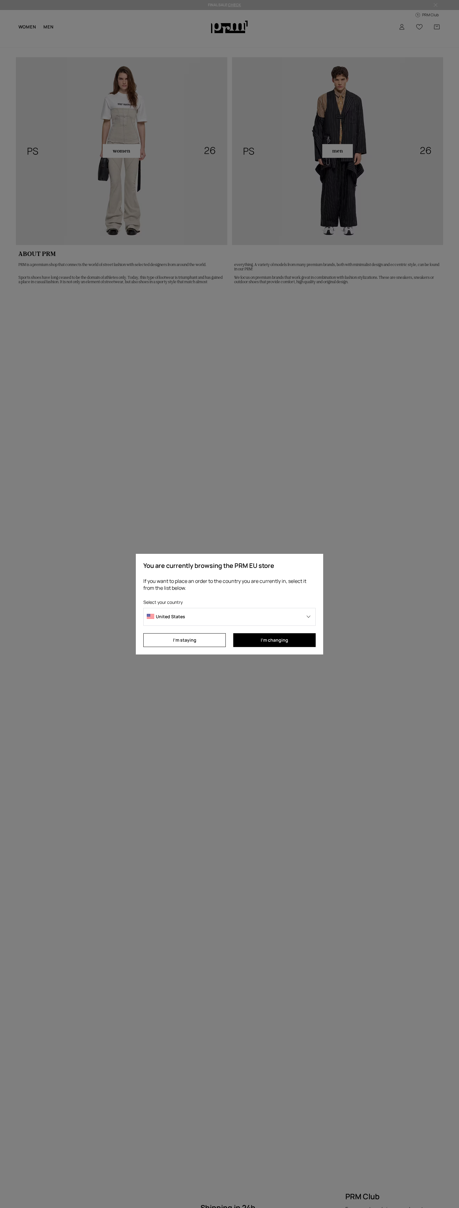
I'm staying (184, 640)
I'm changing (274, 640)
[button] (229, 617)
